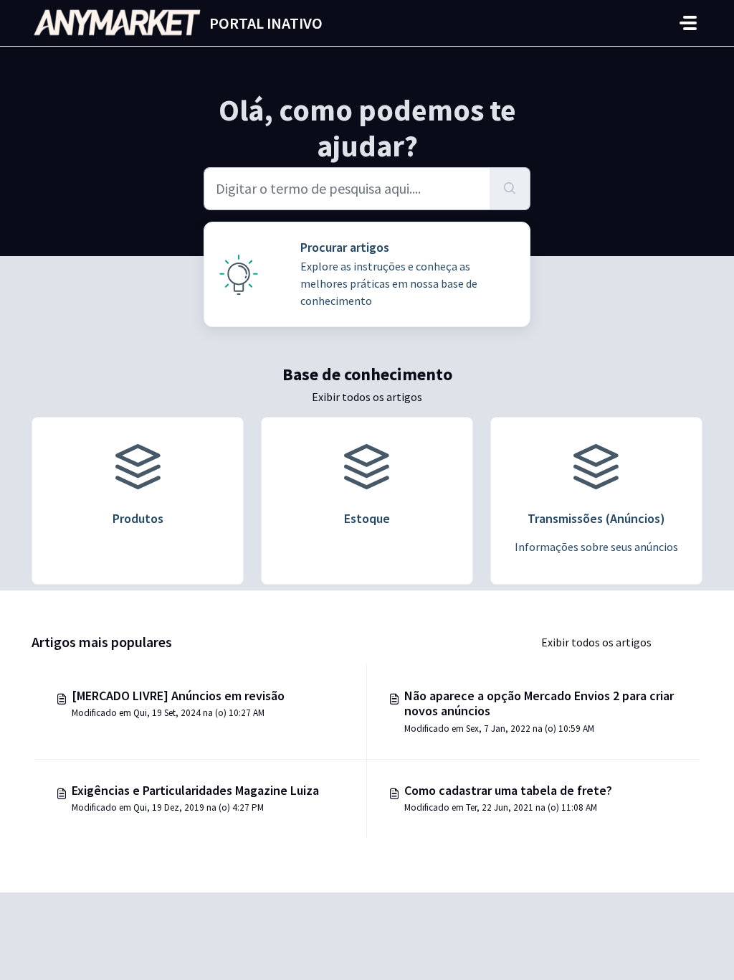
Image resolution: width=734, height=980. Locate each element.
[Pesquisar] (510, 188)
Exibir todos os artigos (367, 397)
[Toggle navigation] (688, 23)
